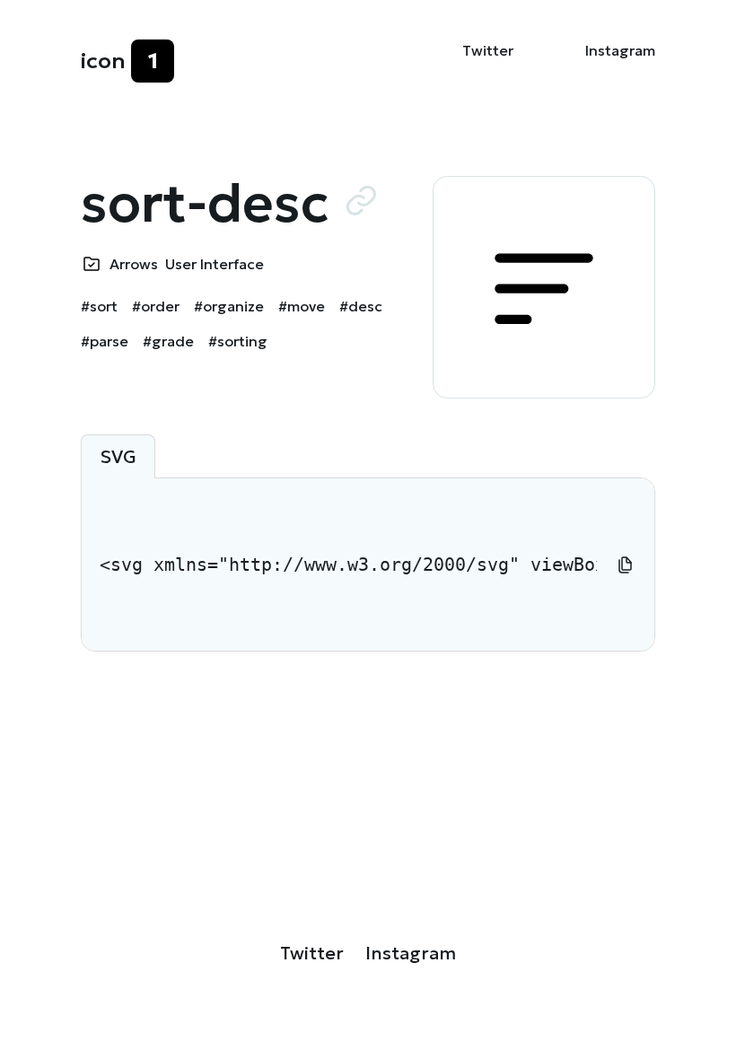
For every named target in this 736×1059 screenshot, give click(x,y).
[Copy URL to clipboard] (360, 200)
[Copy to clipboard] (625, 564)
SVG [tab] (118, 456)
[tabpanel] (368, 564)
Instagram (620, 50)
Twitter (487, 50)
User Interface (214, 264)
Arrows (134, 264)
